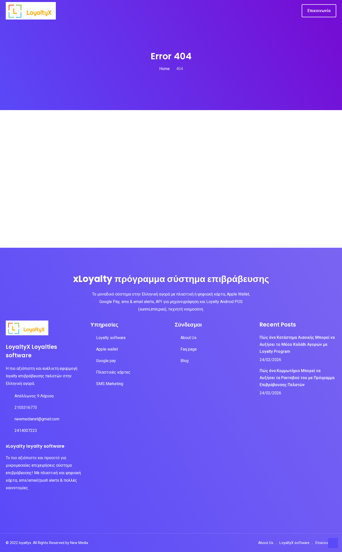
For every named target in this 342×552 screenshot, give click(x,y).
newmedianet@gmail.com (37, 419)
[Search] (294, 11)
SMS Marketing (109, 383)
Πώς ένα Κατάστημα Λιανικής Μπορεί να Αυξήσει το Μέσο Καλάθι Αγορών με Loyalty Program (297, 344)
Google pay (106, 360)
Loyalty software (111, 337)
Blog (185, 360)
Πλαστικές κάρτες (113, 372)
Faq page (189, 349)
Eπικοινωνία (318, 10)
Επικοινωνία (325, 542)
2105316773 (26, 407)
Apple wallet (107, 349)
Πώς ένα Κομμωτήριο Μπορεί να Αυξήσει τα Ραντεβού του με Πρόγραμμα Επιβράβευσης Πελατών (297, 377)
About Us (189, 337)
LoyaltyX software (294, 542)
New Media (79, 542)
